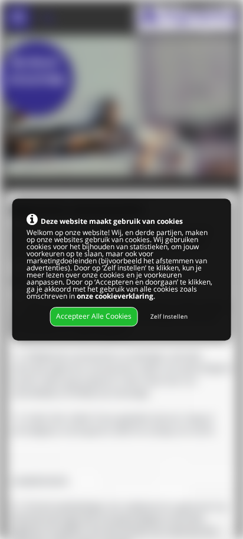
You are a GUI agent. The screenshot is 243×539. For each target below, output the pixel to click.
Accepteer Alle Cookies (94, 317)
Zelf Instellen (169, 317)
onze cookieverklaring (115, 296)
